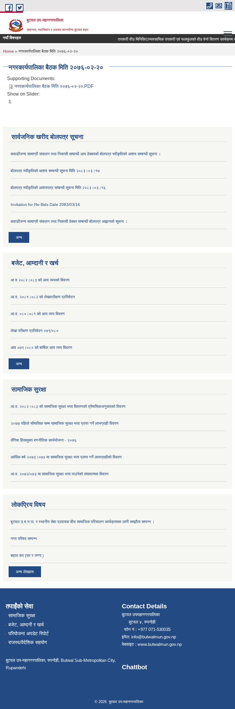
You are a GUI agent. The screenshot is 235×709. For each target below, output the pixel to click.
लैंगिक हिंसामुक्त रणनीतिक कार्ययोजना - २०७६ (44, 440)
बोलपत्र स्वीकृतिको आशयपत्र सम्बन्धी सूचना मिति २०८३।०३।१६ (58, 187)
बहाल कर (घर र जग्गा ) (27, 555)
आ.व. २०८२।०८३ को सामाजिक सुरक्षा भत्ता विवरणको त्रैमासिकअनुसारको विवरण (68, 406)
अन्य (19, 237)
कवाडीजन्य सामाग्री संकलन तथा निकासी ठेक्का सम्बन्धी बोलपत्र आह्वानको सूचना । (69, 221)
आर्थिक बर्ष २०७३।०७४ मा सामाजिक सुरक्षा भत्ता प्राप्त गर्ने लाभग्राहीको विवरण (66, 457)
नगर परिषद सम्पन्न (24, 538)
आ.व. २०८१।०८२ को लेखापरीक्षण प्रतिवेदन (43, 297)
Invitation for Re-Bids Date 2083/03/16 (45, 204)
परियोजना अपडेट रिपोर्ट (28, 633)
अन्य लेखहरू (25, 571)
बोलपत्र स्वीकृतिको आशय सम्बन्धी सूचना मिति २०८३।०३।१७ (55, 170)
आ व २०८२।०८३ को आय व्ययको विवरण (40, 280)
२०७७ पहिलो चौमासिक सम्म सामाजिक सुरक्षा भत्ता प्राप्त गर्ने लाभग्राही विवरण (65, 423)
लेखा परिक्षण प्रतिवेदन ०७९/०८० (34, 330)
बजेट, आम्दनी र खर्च (26, 624)
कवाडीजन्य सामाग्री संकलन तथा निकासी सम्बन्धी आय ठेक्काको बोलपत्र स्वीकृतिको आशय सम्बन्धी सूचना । (86, 154)
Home (8, 51)
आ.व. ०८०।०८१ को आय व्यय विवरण (38, 313)
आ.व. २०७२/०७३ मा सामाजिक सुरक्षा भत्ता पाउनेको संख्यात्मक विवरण (60, 474)
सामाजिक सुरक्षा (21, 615)
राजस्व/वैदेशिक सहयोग (27, 642)
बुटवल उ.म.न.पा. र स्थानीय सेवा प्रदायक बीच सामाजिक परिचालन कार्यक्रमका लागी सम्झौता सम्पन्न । (82, 521)
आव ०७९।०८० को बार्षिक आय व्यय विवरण (41, 347)
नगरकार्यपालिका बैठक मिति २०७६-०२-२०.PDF (54, 86)
